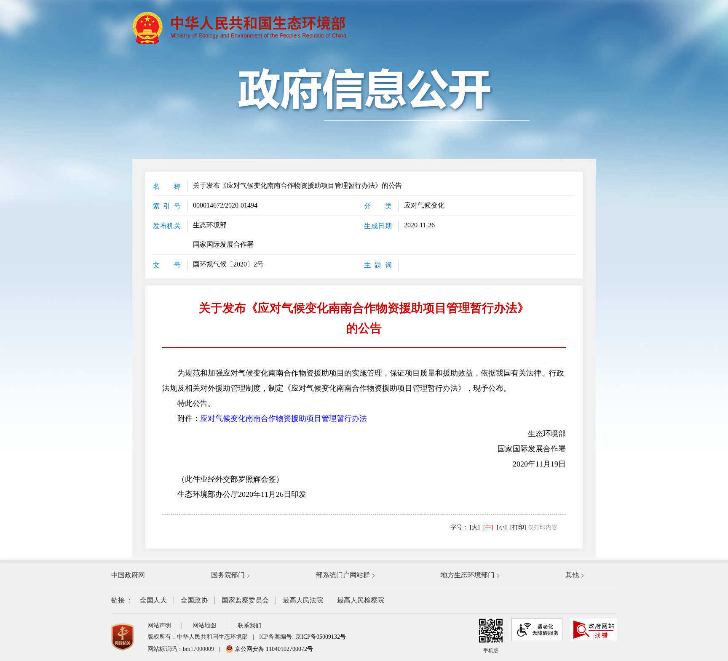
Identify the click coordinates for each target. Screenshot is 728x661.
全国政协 (194, 600)
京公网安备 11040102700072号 (273, 649)
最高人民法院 (303, 600)
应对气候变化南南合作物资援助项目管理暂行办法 (283, 418)
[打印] (518, 527)
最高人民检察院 (360, 600)
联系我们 (249, 625)
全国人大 (153, 600)
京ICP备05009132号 (320, 637)
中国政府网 (128, 574)
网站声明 (159, 625)
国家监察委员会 (245, 600)
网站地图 (204, 625)
